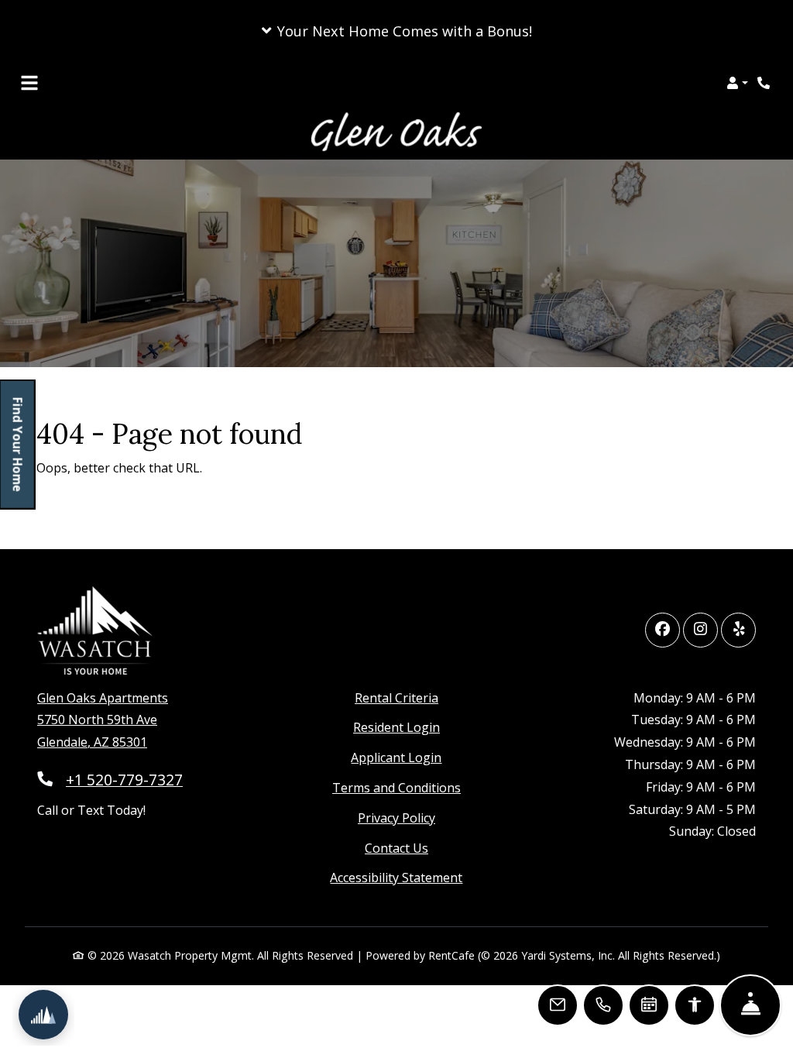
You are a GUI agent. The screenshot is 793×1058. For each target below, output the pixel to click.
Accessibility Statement (396, 877)
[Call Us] (603, 1005)
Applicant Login (396, 757)
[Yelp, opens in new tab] (738, 630)
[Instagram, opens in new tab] (700, 630)
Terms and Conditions (396, 787)
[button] (396, 31)
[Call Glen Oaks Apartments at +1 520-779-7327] (765, 83)
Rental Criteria (396, 697)
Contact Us (396, 848)
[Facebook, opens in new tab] (662, 630)
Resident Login (396, 727)
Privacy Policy (396, 817)
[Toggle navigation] (29, 83)
